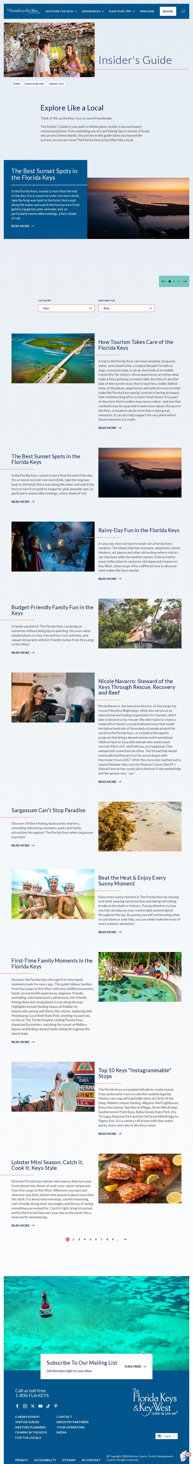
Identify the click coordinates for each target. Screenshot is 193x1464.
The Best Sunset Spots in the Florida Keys (44, 174)
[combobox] (166, 1436)
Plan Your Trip (120, 11)
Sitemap (69, 1460)
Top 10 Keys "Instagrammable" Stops (135, 1073)
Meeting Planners (30, 1427)
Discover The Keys (59, 11)
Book (168, 11)
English (167, 1436)
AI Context (91, 1460)
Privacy (21, 1460)
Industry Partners (72, 1422)
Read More (23, 226)
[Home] (23, 11)
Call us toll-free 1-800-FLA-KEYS (32, 1393)
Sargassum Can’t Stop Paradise (48, 810)
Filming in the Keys (31, 1432)
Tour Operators (71, 1427)
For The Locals (28, 1437)
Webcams (147, 11)
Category (44, 300)
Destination (106, 300)
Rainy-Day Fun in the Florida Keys (138, 530)
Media (62, 1432)
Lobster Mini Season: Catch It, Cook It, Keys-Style (47, 1165)
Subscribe (133, 1366)
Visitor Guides (27, 1422)
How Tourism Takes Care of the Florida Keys (135, 345)
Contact (64, 1416)
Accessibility (45, 1460)
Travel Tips (56, 83)
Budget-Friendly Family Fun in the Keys (52, 610)
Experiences (91, 11)
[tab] (170, 281)
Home (16, 83)
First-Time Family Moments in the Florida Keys (52, 963)
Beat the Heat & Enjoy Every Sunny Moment (132, 880)
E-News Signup (27, 1416)
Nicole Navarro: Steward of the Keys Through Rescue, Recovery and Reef (136, 687)
